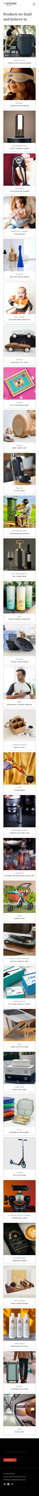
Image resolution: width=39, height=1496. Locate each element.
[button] (34, 4)
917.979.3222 (6, 1479)
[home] (10, 4)
